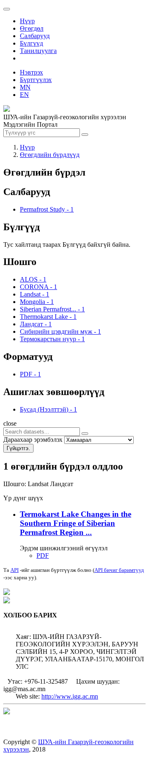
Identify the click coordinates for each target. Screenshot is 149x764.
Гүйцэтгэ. (18, 448)
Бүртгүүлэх (36, 79)
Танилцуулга (38, 50)
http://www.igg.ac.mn (69, 696)
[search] (85, 433)
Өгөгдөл (31, 28)
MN (25, 87)
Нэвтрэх (31, 72)
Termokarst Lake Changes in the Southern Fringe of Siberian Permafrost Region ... (75, 523)
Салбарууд (35, 35)
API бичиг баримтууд (119, 570)
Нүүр (27, 20)
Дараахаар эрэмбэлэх (32, 439)
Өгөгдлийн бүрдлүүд (49, 154)
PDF (42, 555)
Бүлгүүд (31, 43)
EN (24, 94)
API (14, 570)
